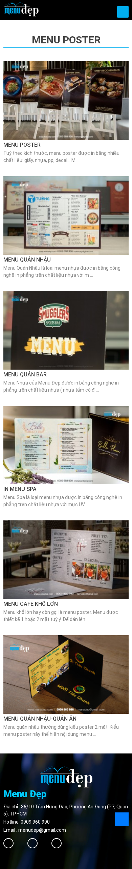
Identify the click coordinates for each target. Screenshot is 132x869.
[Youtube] (56, 843)
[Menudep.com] (21, 9)
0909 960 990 (35, 822)
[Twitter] (32, 843)
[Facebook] (8, 843)
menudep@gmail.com (42, 830)
